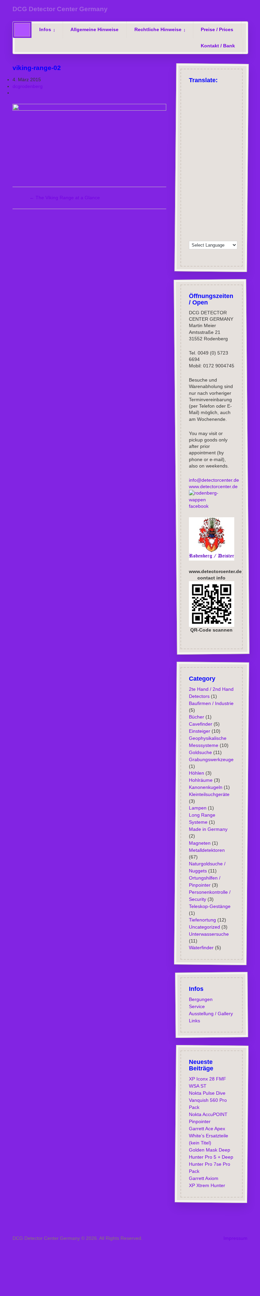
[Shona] (210, 201)
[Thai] (228, 218)
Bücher (196, 716)
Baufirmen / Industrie (211, 703)
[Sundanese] (237, 210)
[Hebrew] (219, 141)
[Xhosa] (228, 227)
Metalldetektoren (206, 849)
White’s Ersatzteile (208, 1135)
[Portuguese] (219, 99)
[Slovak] (193, 210)
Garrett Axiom (203, 1178)
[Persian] (237, 193)
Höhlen (196, 773)
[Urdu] (193, 227)
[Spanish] (210, 99)
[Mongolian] (201, 193)
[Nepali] (219, 193)
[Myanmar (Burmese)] (210, 193)
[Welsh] (219, 227)
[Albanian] (201, 107)
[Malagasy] (201, 184)
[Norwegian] (210, 133)
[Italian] (201, 99)
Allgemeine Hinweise (94, 29)
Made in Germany (208, 829)
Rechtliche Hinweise (157, 29)
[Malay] (219, 184)
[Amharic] (228, 124)
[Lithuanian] (237, 176)
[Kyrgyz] (201, 176)
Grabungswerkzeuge (211, 759)
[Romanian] (210, 107)
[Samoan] (210, 210)
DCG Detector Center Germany (60, 9)
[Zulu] (201, 235)
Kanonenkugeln (205, 787)
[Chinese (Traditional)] (219, 124)
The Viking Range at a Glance (64, 197)
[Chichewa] (193, 124)
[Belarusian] (193, 116)
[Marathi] (193, 193)
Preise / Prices (217, 29)
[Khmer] (237, 167)
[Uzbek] (201, 227)
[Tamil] (210, 218)
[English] (201, 90)
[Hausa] (193, 159)
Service (196, 1006)
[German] (193, 90)
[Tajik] (201, 218)
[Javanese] (210, 167)
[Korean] (193, 176)
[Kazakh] (228, 167)
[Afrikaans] (228, 99)
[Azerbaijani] (228, 107)
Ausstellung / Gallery (211, 1013)
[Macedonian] (193, 184)
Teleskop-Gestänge (209, 906)
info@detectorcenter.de (214, 480)
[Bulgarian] (219, 116)
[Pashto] (228, 193)
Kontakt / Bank (218, 45)
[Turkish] (210, 90)
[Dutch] (201, 141)
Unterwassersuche (209, 934)
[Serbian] (201, 201)
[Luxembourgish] (210, 141)
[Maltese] (228, 184)
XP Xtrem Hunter (207, 1185)
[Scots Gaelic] (219, 210)
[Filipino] (201, 150)
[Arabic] (237, 99)
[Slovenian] (201, 210)
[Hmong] (237, 159)
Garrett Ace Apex (207, 1128)
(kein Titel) (200, 1142)
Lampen (197, 808)
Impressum (235, 1238)
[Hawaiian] (219, 159)
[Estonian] (193, 150)
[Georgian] (193, 141)
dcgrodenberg (28, 86)
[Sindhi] (228, 201)
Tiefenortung (202, 920)
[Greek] (219, 90)
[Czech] (193, 107)
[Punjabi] (193, 201)
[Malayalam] (210, 184)
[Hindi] (228, 159)
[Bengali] (201, 116)
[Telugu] (219, 218)
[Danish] (201, 133)
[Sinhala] (237, 201)
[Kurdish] (228, 141)
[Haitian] (237, 150)
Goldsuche (200, 752)
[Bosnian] (210, 116)
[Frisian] (210, 159)
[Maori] (237, 184)
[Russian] (228, 90)
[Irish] (193, 133)
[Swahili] (193, 218)
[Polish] (237, 90)
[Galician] (219, 150)
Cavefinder (200, 723)
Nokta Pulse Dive (207, 1093)
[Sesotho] (219, 201)
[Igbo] (201, 167)
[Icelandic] (237, 133)
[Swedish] (219, 133)
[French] (193, 99)
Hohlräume (200, 780)
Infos (45, 29)
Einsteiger (199, 730)
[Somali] (228, 210)
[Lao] (210, 176)
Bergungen (200, 999)
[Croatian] (237, 124)
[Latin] (219, 176)
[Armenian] (219, 107)
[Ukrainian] (237, 218)
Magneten (199, 842)
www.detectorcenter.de (213, 486)
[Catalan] (228, 116)
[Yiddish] (237, 227)
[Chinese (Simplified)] (201, 124)
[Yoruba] (193, 235)
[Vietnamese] (210, 227)
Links (194, 1020)
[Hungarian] (193, 167)
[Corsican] (210, 150)
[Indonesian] (201, 159)
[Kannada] (219, 167)
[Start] (22, 30)
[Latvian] (228, 176)
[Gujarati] (228, 150)
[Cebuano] (237, 116)
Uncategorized (204, 927)
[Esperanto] (237, 141)
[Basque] (237, 107)
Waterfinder (201, 947)
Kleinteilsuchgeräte (209, 794)
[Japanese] (210, 124)
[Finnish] (228, 133)
